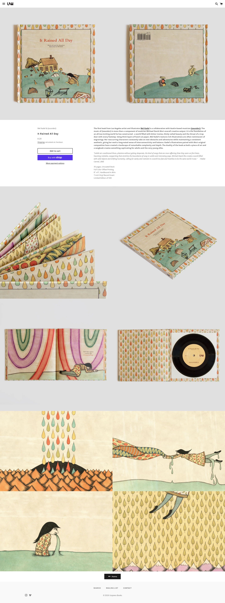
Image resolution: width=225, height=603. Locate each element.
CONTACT (127, 588)
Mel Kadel (145, 128)
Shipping (41, 142)
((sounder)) (196, 128)
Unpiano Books (116, 595)
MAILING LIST (112, 588)
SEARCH (97, 588)
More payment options (55, 163)
